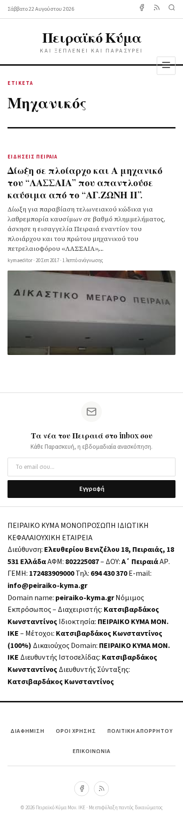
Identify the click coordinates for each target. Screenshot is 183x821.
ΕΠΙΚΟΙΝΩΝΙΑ (92, 751)
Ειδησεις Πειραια (32, 156)
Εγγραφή (91, 489)
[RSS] (101, 788)
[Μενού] (166, 65)
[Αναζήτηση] (171, 9)
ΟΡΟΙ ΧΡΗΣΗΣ (76, 731)
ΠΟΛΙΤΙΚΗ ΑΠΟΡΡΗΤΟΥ (140, 731)
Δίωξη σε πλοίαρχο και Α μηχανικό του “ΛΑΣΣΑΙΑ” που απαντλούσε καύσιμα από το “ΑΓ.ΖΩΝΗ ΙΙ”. (85, 182)
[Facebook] (141, 9)
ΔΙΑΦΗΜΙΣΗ (27, 731)
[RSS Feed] (156, 9)
